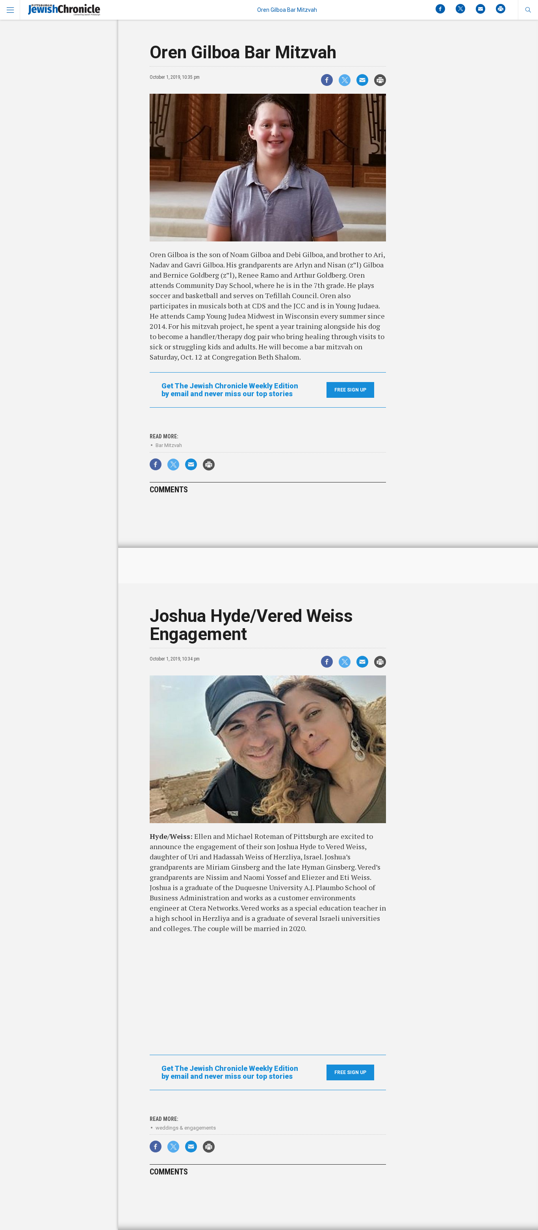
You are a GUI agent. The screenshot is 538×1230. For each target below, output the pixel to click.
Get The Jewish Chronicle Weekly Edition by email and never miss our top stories (229, 390)
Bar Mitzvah (169, 445)
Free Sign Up (350, 390)
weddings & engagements (186, 1128)
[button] (528, 10)
